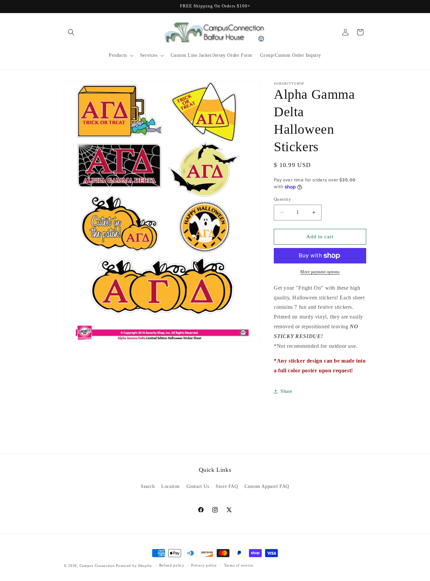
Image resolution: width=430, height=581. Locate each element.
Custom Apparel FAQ (267, 486)
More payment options (320, 271)
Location (170, 486)
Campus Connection (97, 566)
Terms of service (238, 565)
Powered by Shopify (134, 566)
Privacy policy (204, 565)
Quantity (282, 199)
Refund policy (171, 565)
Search (148, 486)
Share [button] (286, 391)
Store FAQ (227, 486)
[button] (71, 32)
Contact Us (197, 486)
